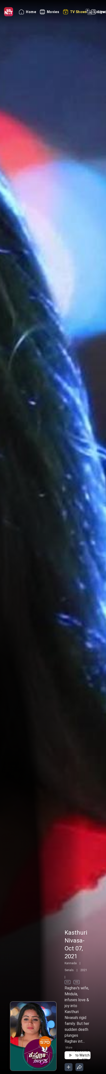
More (69, 1047)
